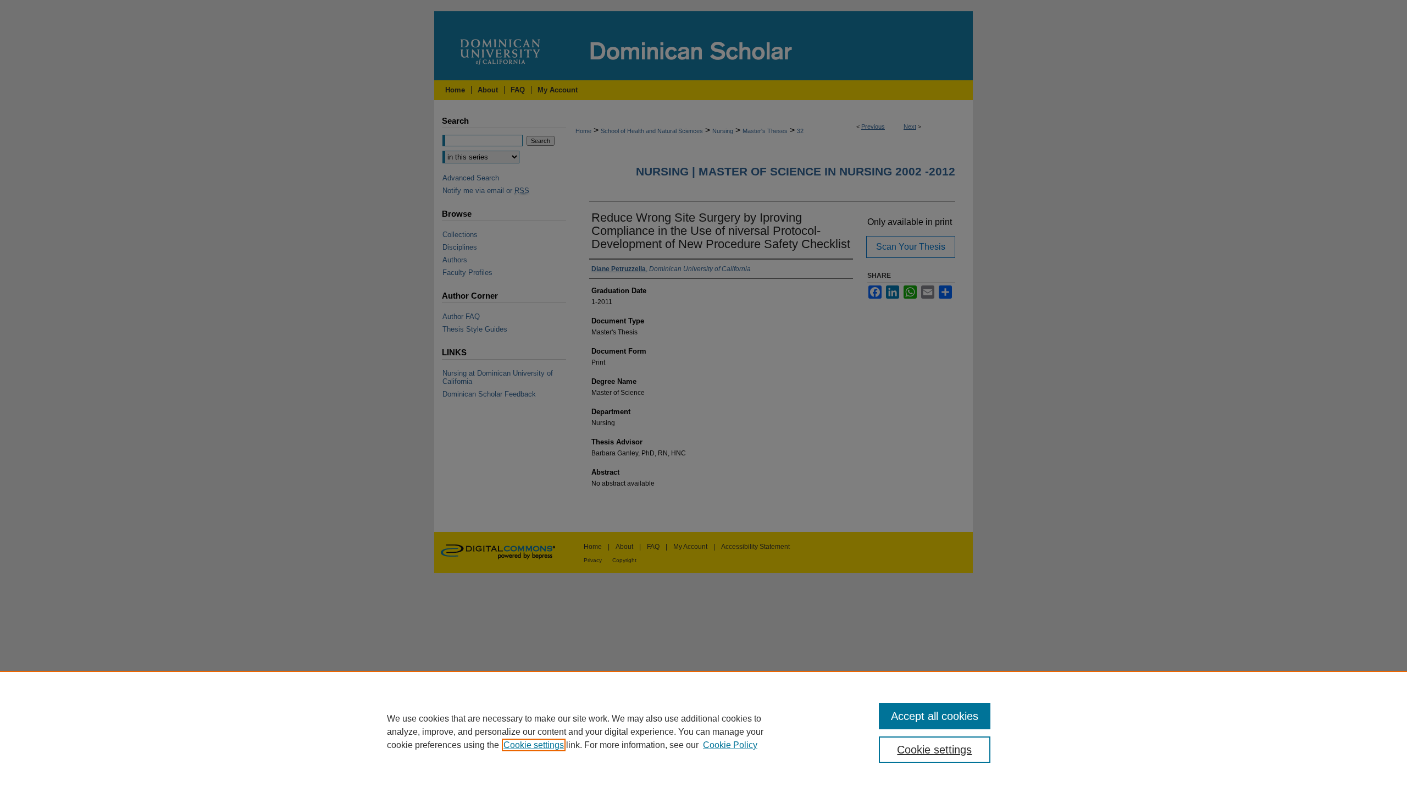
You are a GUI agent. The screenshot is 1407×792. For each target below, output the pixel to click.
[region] (703, 731)
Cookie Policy (730, 745)
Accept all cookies (934, 716)
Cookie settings (533, 745)
